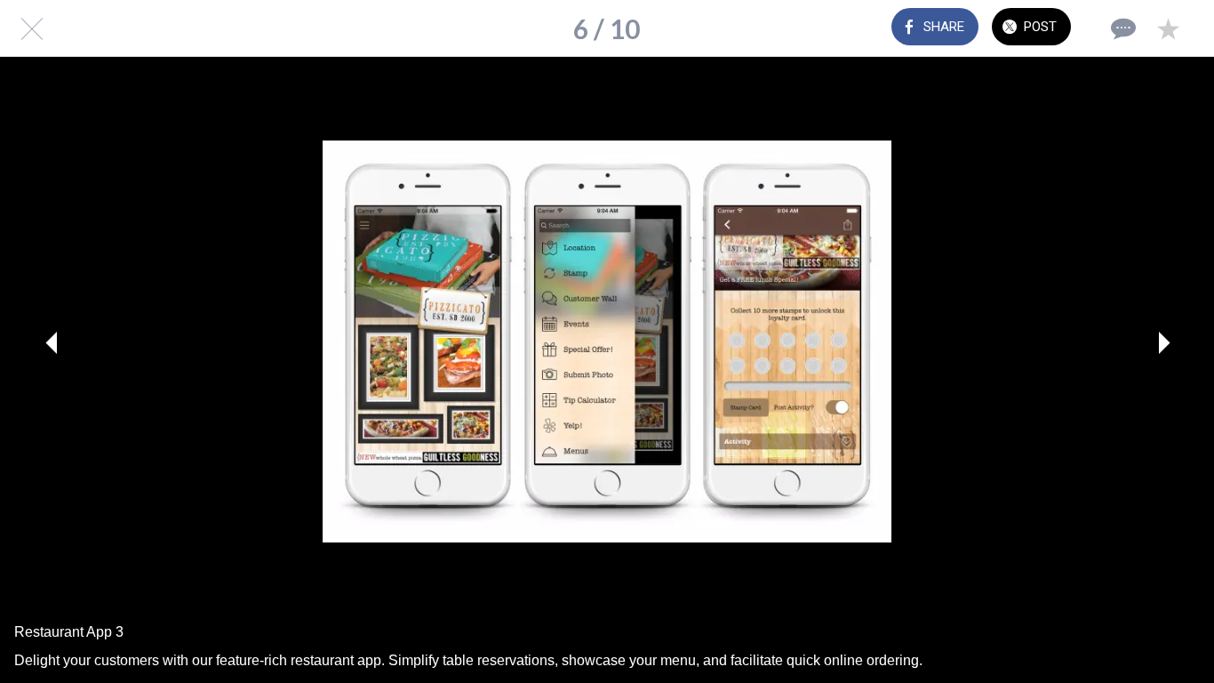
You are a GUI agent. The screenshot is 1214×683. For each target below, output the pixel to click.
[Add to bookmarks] (1167, 28)
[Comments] (1121, 28)
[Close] (28, 28)
